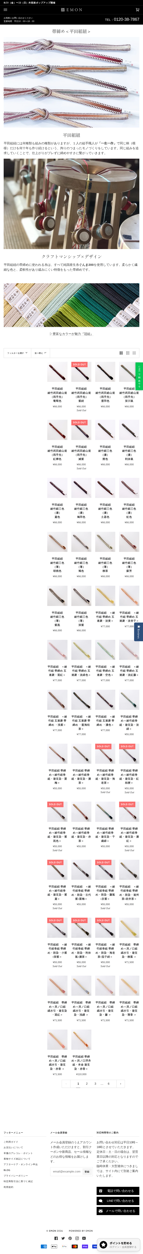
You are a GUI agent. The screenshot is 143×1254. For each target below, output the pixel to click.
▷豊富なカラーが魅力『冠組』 (71, 334)
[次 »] (120, 1084)
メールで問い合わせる (120, 1211)
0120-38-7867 (126, 19)
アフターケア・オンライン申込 (21, 1164)
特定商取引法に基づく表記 (18, 1181)
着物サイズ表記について (17, 1158)
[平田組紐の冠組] (71, 326)
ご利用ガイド (11, 1141)
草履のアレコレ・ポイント (18, 1153)
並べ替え (39, 353)
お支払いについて (13, 1147)
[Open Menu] (9, 9)
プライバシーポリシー (16, 1175)
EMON (52, 1230)
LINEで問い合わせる (120, 1201)
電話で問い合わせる (120, 1191)
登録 (87, 1171)
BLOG (7, 1170)
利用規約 (8, 1187)
